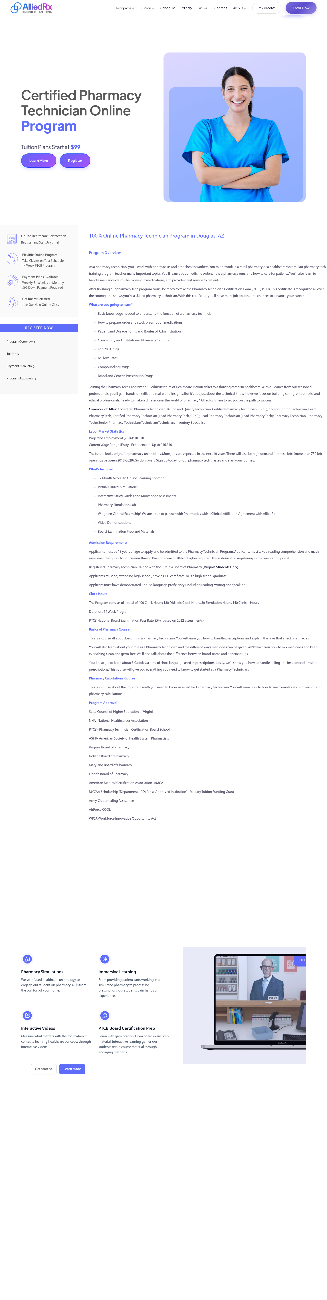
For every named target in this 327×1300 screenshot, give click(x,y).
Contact (220, 8)
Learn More (38, 160)
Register (75, 160)
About (239, 7)
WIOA (203, 8)
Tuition (147, 7)
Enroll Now (301, 8)
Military (187, 8)
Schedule (167, 8)
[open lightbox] (244, 1005)
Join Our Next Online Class (40, 305)
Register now (39, 328)
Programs (125, 7)
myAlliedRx (267, 8)
